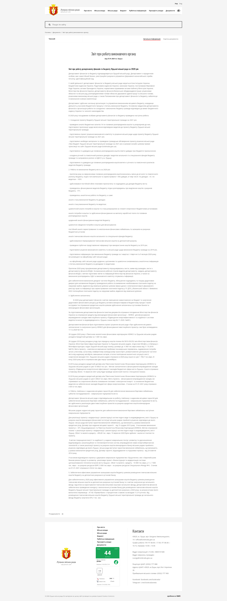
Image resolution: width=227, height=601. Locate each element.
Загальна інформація (152, 39)
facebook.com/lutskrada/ (150, 579)
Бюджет (123, 11)
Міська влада (99, 11)
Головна (48, 32)
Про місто (88, 11)
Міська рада (113, 11)
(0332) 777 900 (163, 573)
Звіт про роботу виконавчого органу (75, 32)
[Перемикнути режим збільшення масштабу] (178, 10)
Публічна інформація (137, 11)
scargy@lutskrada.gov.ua (142, 558)
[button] (56, 514)
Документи (170, 11)
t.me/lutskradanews (149, 582)
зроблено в (171, 596)
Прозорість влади (156, 11)
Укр (176, 3)
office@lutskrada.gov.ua (145, 539)
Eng (180, 3)
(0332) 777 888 (151, 564)
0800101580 (159, 552)
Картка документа (170, 39)
